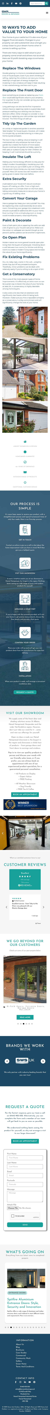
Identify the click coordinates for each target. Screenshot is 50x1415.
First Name (11, 1154)
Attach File (11, 1205)
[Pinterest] (34, 1382)
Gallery (19, 1361)
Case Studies (21, 1353)
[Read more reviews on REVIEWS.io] (25, 885)
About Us (20, 1344)
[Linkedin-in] (25, 1382)
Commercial (21, 1355)
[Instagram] (20, 1382)
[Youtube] (30, 1382)
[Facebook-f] (16, 1382)
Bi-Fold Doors (15, 1006)
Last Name (11, 1163)
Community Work (23, 1358)
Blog (18, 1347)
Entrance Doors (35, 1006)
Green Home (21, 1364)
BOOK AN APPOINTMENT (25, 795)
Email (9, 1172)
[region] (25, 907)
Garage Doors (26, 1008)
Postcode (11, 1180)
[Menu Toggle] (47, 13)
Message (11, 1189)
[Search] (46, 3)
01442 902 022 (16, 1116)
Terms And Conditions (25, 1367)
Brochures (20, 1350)
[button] (2, 833)
